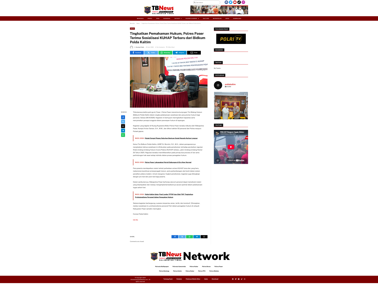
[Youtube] (235, 2)
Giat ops (206, 18)
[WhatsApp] (123, 135)
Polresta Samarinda (179, 266)
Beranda (140, 18)
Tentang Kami (168, 279)
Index (206, 279)
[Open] (231, 109)
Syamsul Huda (140, 47)
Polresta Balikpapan (162, 266)
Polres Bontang (164, 271)
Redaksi (179, 279)
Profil (150, 18)
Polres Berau (206, 266)
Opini (227, 18)
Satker (177, 18)
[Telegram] (123, 131)
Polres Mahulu (214, 271)
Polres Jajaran (191, 18)
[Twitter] (230, 2)
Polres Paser (218, 266)
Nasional (166, 18)
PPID (157, 18)
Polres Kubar (190, 271)
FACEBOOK (219, 50)
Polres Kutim (177, 271)
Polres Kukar (194, 266)
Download (237, 18)
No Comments (161, 47)
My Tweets (217, 68)
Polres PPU (201, 271)
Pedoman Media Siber (193, 279)
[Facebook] (226, 2)
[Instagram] (243, 2)
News (138, 23)
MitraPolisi (217, 18)
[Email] (123, 126)
